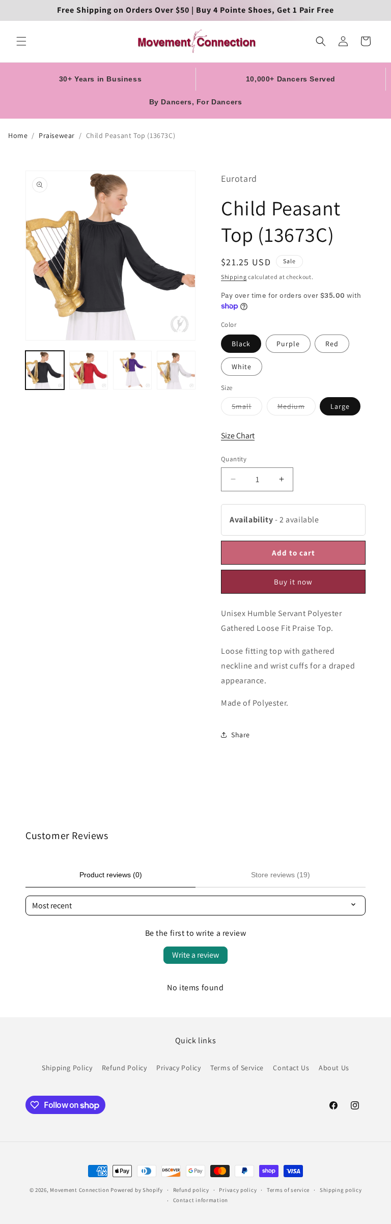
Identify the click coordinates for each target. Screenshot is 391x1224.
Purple (288, 343)
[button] (21, 41)
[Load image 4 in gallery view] (176, 370)
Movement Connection (79, 1189)
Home (17, 135)
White (242, 366)
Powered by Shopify (136, 1189)
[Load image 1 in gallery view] (44, 370)
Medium (296, 408)
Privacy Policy (178, 1067)
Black (241, 343)
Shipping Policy (67, 1067)
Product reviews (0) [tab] (110, 875)
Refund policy (191, 1189)
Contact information (200, 1200)
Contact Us (291, 1067)
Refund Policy (124, 1067)
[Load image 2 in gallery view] (88, 370)
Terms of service (288, 1189)
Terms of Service (237, 1067)
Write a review (195, 955)
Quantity (233, 459)
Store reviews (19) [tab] (280, 875)
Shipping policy (341, 1189)
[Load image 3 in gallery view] (132, 370)
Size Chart (238, 435)
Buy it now (293, 582)
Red (332, 343)
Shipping (234, 277)
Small (247, 408)
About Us (334, 1067)
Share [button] (240, 734)
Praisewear (57, 135)
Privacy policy (238, 1189)
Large (340, 406)
